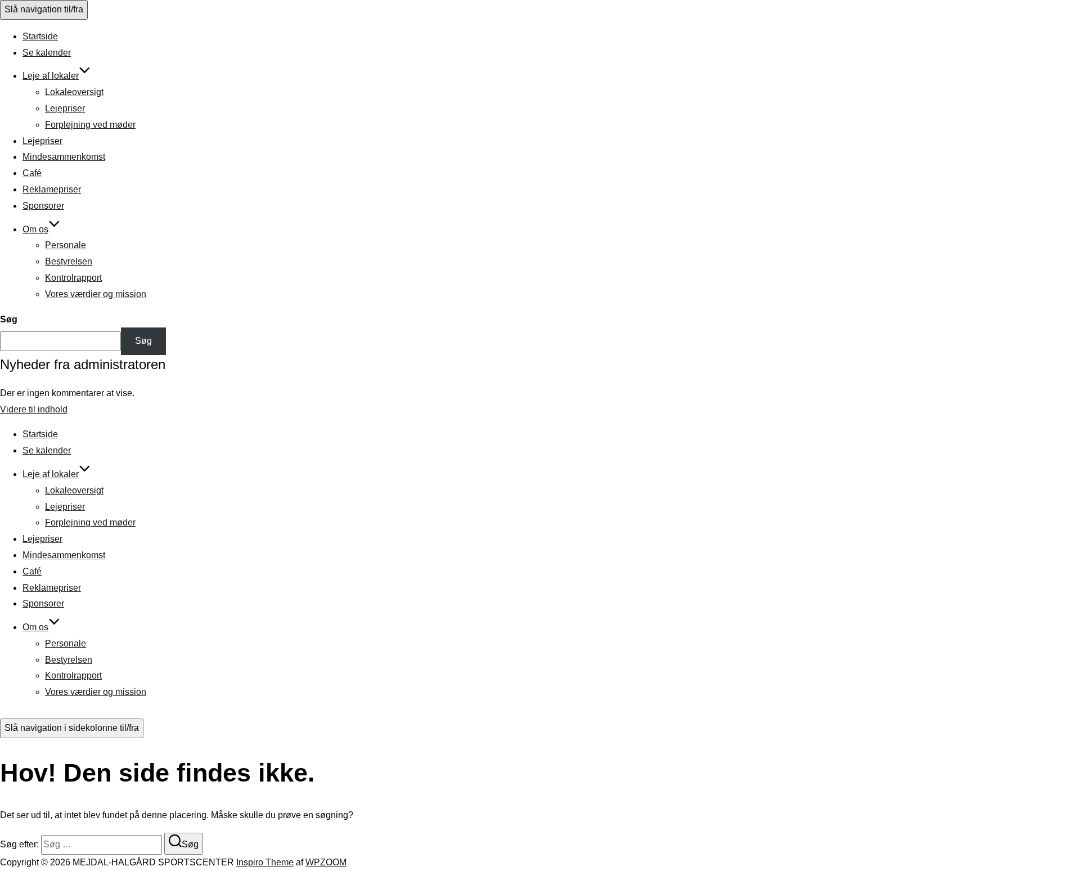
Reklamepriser (51, 189)
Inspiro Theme (265, 862)
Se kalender (46, 52)
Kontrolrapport (73, 277)
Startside (40, 36)
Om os (35, 229)
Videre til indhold (34, 409)
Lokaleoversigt (74, 92)
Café (32, 173)
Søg (8, 319)
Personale (65, 245)
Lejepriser (65, 108)
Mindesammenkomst (63, 156)
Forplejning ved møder (90, 124)
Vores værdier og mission (95, 294)
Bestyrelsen (68, 261)
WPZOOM (325, 862)
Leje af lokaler (50, 75)
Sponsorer (43, 205)
